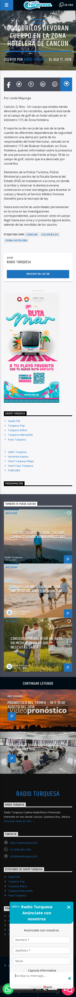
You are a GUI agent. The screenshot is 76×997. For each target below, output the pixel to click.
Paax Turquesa (17, 439)
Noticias (38, 23)
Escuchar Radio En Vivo (18, 821)
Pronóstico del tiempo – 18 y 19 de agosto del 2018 (36, 705)
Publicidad (14, 470)
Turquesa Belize (17, 430)
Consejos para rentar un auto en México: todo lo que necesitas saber (37, 643)
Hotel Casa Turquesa (20, 465)
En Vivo (68, 5)
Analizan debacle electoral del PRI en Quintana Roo (38, 747)
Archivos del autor (38, 274)
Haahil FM (14, 421)
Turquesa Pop (16, 425)
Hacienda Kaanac (18, 456)
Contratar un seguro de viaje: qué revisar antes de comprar (36, 589)
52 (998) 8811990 (20, 849)
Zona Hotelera (16, 240)
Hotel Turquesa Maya (21, 461)
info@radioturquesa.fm (24, 856)
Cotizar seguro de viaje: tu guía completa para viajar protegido (38, 535)
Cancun (31, 234)
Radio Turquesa (36, 60)
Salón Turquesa (17, 452)
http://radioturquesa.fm (24, 842)
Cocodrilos (49, 234)
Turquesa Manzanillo (20, 434)
